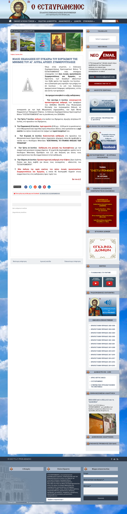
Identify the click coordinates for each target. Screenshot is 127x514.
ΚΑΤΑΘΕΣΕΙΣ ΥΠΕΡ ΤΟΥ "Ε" (102, 83)
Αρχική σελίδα (45, 261)
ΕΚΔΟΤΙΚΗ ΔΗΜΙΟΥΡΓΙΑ (47, 21)
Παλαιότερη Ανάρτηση (72, 261)
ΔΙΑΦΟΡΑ (77, 21)
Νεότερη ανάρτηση (20, 261)
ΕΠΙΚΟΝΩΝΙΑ (89, 21)
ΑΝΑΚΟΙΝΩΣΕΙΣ (65, 21)
